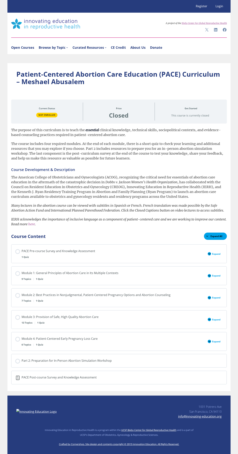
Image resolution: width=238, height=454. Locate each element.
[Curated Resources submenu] (106, 47)
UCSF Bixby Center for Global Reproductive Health (148, 430)
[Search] (222, 46)
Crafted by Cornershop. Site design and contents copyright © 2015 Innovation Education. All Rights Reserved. (119, 444)
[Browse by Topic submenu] (67, 47)
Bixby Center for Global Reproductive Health (204, 23)
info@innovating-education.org (200, 416)
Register (201, 6)
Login (219, 6)
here (31, 224)
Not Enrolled (46, 115)
